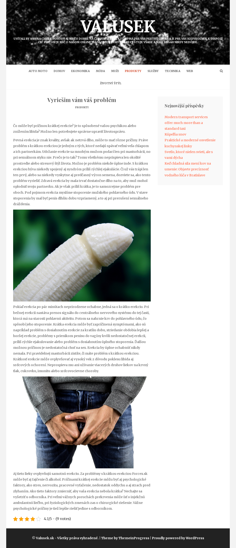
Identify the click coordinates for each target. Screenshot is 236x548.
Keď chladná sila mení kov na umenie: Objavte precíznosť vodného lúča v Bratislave (188, 169)
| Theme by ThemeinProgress (124, 538)
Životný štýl (110, 83)
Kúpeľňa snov (175, 134)
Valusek (118, 30)
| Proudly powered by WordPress (177, 538)
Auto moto (38, 71)
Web (189, 71)
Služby (153, 71)
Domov (59, 71)
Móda (100, 71)
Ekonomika (80, 71)
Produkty (133, 71)
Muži (115, 71)
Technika (172, 71)
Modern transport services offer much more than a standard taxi (186, 123)
